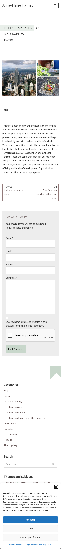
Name (9, 238)
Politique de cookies (16, 545)
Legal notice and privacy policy (38, 545)
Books (8, 439)
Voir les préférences (30, 537)
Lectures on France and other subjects (25, 417)
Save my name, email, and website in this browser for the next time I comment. (26, 323)
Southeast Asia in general (22, 110)
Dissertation (11, 434)
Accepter (30, 519)
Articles (9, 428)
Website (10, 264)
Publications (10, 423)
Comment (11, 277)
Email (9, 251)
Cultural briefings (14, 401)
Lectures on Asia (13, 407)
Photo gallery (10, 445)
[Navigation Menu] (55, 5)
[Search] (53, 464)
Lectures (8, 396)
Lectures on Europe (15, 412)
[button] (56, 487)
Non (30, 528)
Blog (6, 390)
